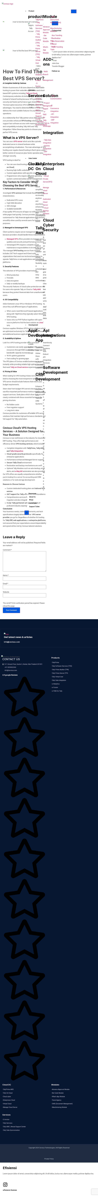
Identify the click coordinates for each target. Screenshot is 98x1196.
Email (5, 584)
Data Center (33, 158)
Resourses (32, 493)
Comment (7, 550)
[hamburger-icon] (73, 11)
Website (6, 592)
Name (6, 575)
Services (32, 90)
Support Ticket (34, 506)
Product (31, 11)
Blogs (31, 500)
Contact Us (32, 503)
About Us (32, 497)
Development (33, 325)
